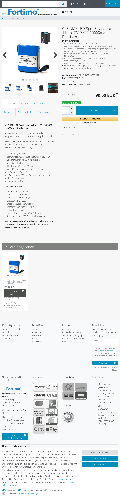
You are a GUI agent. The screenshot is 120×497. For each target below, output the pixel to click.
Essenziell (11, 490)
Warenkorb (37, 335)
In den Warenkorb (96, 110)
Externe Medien (56, 490)
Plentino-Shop (104, 384)
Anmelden (36, 332)
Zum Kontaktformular (15, 436)
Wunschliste (70, 127)
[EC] (39, 421)
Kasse (35, 338)
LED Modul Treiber (10, 335)
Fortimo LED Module (11, 329)
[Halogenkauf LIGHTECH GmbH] (16, 388)
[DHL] (81, 387)
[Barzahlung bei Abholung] (51, 412)
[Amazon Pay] (39, 395)
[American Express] (51, 404)
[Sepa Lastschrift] (51, 387)
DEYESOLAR (103, 408)
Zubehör (6, 338)
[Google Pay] (39, 429)
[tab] (10, 103)
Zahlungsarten (68, 329)
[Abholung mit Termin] (81, 395)
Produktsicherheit (26, 112)
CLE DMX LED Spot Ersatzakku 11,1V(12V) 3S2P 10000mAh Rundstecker (15, 282)
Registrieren (37, 329)
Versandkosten (83, 135)
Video (42, 103)
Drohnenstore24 (105, 390)
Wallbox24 (102, 418)
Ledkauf (101, 405)
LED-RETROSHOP (106, 421)
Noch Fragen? (44, 112)
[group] (15, 265)
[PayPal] (39, 387)
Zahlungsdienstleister (32, 490)
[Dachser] (68, 395)
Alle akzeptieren (100, 458)
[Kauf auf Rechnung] (39, 412)
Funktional (11, 493)
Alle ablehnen (100, 464)
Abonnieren (104, 363)
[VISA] (51, 395)
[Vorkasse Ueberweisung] (51, 421)
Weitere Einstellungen (29, 493)
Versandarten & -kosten (73, 332)
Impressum (63, 479)
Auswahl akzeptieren (100, 452)
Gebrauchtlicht (105, 402)
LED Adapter (8, 332)
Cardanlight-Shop (106, 393)
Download (8, 112)
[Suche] (63, 4)
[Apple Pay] (51, 429)
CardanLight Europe (107, 415)
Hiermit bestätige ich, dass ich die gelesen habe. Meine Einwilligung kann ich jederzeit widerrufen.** (106, 352)
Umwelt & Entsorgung (72, 335)
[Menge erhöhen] (71, 108)
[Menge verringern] (71, 112)
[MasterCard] (39, 404)
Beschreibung (10, 103)
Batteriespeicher (105, 396)
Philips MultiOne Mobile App (73, 340)
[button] (90, 120)
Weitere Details (28, 103)
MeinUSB (102, 424)
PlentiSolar (103, 399)
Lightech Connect (106, 411)
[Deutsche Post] (68, 387)
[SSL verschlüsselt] (68, 417)
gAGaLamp (103, 387)
